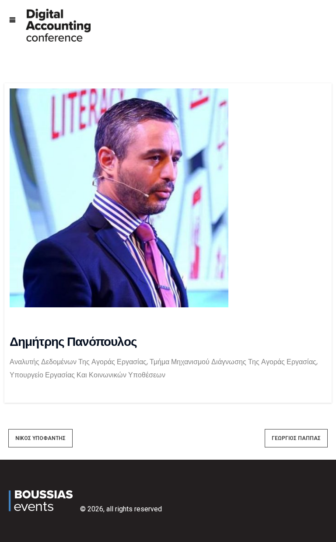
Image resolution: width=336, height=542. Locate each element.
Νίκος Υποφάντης (40, 438)
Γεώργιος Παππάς (296, 438)
